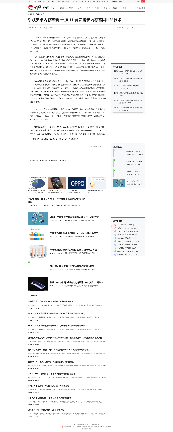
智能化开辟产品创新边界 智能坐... (128, 244)
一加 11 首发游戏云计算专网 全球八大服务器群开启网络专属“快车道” (57, 326)
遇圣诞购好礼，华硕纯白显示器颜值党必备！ (47, 410)
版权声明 (90, 426)
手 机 (97, 8)
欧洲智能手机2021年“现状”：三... (127, 254)
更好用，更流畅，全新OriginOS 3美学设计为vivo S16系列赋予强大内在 (59, 350)
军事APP (114, 1)
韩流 (103, 1)
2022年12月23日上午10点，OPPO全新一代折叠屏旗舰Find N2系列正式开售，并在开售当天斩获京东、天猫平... (68, 377)
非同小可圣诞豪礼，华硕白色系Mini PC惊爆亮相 (48, 386)
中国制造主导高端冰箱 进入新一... (128, 248)
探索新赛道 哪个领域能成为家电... (128, 228)
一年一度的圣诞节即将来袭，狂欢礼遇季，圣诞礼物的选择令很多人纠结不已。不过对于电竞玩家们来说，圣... (67, 402)
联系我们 (79, 426)
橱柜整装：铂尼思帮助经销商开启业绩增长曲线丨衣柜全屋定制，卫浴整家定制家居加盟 (65, 338)
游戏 (48, 1)
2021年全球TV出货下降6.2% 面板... (128, 231)
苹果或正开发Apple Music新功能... (128, 251)
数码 (38, 14)
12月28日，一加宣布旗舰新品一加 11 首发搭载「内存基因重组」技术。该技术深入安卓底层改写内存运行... (66, 305)
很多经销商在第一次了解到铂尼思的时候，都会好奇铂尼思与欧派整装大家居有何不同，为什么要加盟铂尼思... (67, 341)
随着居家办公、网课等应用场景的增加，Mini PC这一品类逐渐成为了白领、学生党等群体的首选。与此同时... (66, 390)
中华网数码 (34, 7)
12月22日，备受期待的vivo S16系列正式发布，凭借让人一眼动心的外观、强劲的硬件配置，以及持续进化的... (67, 353)
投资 (72, 1)
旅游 (58, 1)
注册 (138, 1)
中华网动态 (108, 426)
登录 (143, 1)
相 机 (124, 8)
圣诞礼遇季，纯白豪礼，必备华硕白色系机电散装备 (50, 398)
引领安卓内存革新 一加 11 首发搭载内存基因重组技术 (50, 301)
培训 (77, 1)
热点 (42, 14)
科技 (53, 1)
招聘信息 (84, 426)
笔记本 (114, 8)
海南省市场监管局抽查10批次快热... (128, 241)
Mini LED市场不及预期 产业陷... (127, 238)
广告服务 (73, 426)
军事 (39, 1)
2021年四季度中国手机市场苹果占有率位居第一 (73, 266)
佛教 (94, 1)
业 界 (53, 8)
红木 (98, 1)
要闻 (116, 71)
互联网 (62, 8)
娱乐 (67, 1)
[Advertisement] (62, 171)
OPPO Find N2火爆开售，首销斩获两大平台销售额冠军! (52, 374)
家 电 (71, 8)
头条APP (121, 1)
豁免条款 (96, 426)
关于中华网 (67, 426)
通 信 (80, 8)
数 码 (88, 8)
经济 (63, 1)
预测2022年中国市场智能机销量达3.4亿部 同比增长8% (76, 282)
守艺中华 (88, 1)
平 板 (105, 8)
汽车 (44, 1)
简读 (108, 1)
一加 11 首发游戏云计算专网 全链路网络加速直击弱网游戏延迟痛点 (56, 313)
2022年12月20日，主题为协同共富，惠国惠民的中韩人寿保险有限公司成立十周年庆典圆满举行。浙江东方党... (67, 365)
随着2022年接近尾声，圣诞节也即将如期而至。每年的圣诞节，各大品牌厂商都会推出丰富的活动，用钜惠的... (67, 414)
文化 (81, 1)
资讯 (34, 1)
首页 (30, 1)
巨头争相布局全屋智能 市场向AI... (128, 235)
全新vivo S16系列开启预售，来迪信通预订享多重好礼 (51, 362)
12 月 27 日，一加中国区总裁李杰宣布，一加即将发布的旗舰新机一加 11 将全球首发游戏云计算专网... (64, 317)
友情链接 (102, 426)
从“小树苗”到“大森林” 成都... (126, 225)
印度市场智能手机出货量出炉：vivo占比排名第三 (74, 233)
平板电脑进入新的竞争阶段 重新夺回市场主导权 (73, 249)
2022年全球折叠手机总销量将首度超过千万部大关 (74, 217)
